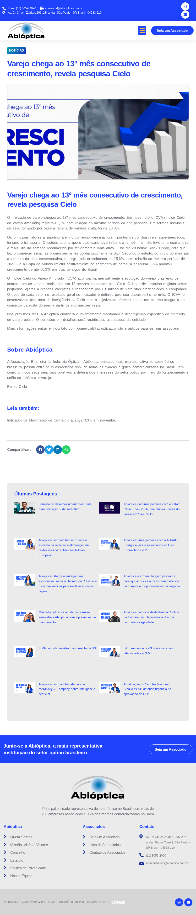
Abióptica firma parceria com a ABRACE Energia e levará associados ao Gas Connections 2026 (152, 545)
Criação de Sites (98, 902)
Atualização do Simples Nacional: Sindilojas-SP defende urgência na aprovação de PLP (147, 689)
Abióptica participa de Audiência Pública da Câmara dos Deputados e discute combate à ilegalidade (151, 617)
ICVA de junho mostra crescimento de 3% (68, 648)
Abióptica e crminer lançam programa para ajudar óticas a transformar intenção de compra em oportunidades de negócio (152, 581)
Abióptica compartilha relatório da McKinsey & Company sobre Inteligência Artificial (67, 689)
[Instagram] (185, 6)
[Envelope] (185, 14)
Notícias (16, 50)
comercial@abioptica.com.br (100, 328)
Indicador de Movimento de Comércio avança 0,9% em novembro (61, 420)
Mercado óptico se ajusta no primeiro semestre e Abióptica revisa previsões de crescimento (67, 617)
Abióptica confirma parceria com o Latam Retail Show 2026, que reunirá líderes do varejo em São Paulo (152, 509)
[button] (142, 30)
